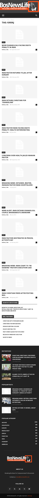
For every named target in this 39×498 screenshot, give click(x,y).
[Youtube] (29, 489)
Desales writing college (11, 326)
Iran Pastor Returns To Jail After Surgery (17, 74)
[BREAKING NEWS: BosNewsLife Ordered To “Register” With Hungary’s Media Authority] (6, 391)
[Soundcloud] (19, 489)
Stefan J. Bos (5, 49)
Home (3, 20)
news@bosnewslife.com (22, 477)
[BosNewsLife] (19, 6)
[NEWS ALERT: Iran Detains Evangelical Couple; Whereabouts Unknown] (19, 199)
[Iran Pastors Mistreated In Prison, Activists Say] (19, 227)
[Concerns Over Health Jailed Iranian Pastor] (19, 144)
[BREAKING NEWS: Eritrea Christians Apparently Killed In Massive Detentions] (6, 400)
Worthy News (7, 337)
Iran (3, 42)
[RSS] (14, 489)
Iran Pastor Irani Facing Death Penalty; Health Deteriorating (16, 129)
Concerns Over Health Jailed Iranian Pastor (18, 156)
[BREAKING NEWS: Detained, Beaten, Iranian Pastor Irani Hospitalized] (19, 172)
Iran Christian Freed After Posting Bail (17, 294)
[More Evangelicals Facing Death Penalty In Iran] (19, 34)
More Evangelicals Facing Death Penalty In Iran (16, 46)
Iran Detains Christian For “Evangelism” (14, 101)
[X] (24, 489)
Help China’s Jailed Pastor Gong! (13, 332)
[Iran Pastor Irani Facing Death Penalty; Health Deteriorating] (19, 117)
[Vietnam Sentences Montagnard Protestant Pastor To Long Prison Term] (6, 367)
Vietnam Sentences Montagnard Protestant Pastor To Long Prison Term (24, 367)
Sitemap (30, 496)
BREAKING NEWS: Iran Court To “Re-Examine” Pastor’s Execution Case (17, 267)
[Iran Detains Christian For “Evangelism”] (19, 89)
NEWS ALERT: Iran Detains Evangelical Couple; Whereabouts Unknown (18, 211)
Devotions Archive (9, 311)
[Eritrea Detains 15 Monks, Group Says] (6, 410)
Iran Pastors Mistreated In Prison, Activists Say (17, 239)
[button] (3, 15)
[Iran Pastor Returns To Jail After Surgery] (19, 62)
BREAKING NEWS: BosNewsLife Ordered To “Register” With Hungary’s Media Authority (22, 391)
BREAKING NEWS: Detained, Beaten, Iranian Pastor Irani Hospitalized (17, 184)
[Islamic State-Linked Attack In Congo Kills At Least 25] (6, 376)
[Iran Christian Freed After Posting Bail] (19, 282)
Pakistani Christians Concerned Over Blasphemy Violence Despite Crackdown (24, 357)
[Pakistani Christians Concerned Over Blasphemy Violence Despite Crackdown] (6, 357)
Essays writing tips (9, 329)
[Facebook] (10, 489)
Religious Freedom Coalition (12, 334)
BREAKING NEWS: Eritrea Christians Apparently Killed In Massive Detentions (24, 400)
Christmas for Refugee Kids (12, 323)
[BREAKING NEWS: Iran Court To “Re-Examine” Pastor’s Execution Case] (19, 255)
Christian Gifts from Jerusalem (13, 321)
